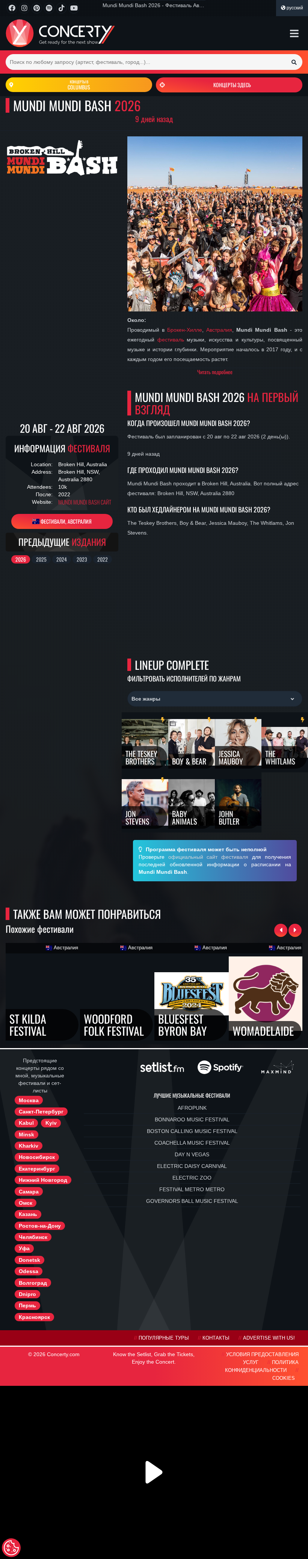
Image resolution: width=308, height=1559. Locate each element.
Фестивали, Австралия (65, 521)
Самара (29, 1192)
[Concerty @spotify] (49, 8)
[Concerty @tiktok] (61, 8)
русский (294, 8)
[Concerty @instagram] (24, 8)
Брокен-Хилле (184, 330)
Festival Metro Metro (192, 1189)
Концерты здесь (232, 85)
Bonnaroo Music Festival (192, 1119)
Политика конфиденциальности (262, 1366)
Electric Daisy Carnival (192, 1166)
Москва (29, 1100)
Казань (28, 1214)
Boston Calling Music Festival (192, 1131)
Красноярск (34, 1317)
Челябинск (33, 1237)
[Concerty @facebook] (11, 8)
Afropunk (192, 1108)
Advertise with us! (269, 1338)
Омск (25, 1203)
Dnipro (27, 1294)
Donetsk (29, 1260)
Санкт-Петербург (41, 1112)
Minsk (26, 1134)
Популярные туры (164, 1338)
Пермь (27, 1305)
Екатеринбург (37, 1169)
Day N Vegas (192, 1154)
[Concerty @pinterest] (36, 8)
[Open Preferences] (11, 1547)
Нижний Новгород (43, 1180)
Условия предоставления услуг (262, 1358)
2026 (20, 559)
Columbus (79, 85)
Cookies (283, 1378)
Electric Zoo (191, 1178)
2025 (41, 559)
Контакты (215, 1338)
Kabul (26, 1123)
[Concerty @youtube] (73, 8)
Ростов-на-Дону (40, 1226)
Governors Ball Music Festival (192, 1201)
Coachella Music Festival (192, 1143)
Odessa (28, 1271)
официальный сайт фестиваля (208, 857)
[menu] (294, 33)
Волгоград (33, 1283)
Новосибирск (37, 1157)
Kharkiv (28, 1146)
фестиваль (170, 340)
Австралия (219, 330)
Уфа (24, 1248)
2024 (61, 559)
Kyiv (51, 1123)
